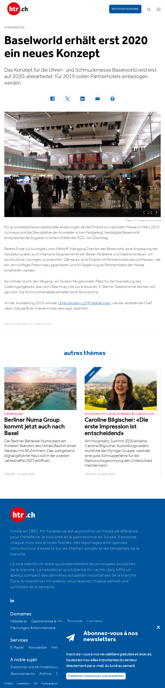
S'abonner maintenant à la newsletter (96, 676)
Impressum (23, 684)
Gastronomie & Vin (47, 621)
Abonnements (22, 674)
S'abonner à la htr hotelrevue (34, 667)
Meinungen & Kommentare (33, 628)
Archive (45, 674)
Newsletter (37, 648)
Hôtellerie (18, 621)
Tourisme (75, 621)
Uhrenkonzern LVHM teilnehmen (84, 303)
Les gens (94, 621)
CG (35, 684)
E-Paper (17, 648)
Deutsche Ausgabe (125, 9)
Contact (8, 684)
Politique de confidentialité (55, 684)
